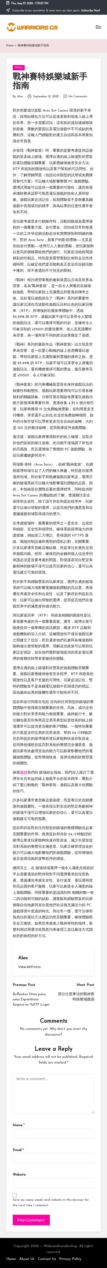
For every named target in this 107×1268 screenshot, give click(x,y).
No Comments (78, 96)
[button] (29, 966)
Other (19, 67)
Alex (23, 958)
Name (19, 1125)
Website (19, 1174)
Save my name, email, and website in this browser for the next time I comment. (51, 1202)
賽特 (23, 772)
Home (10, 45)
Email (18, 1150)
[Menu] (98, 26)
